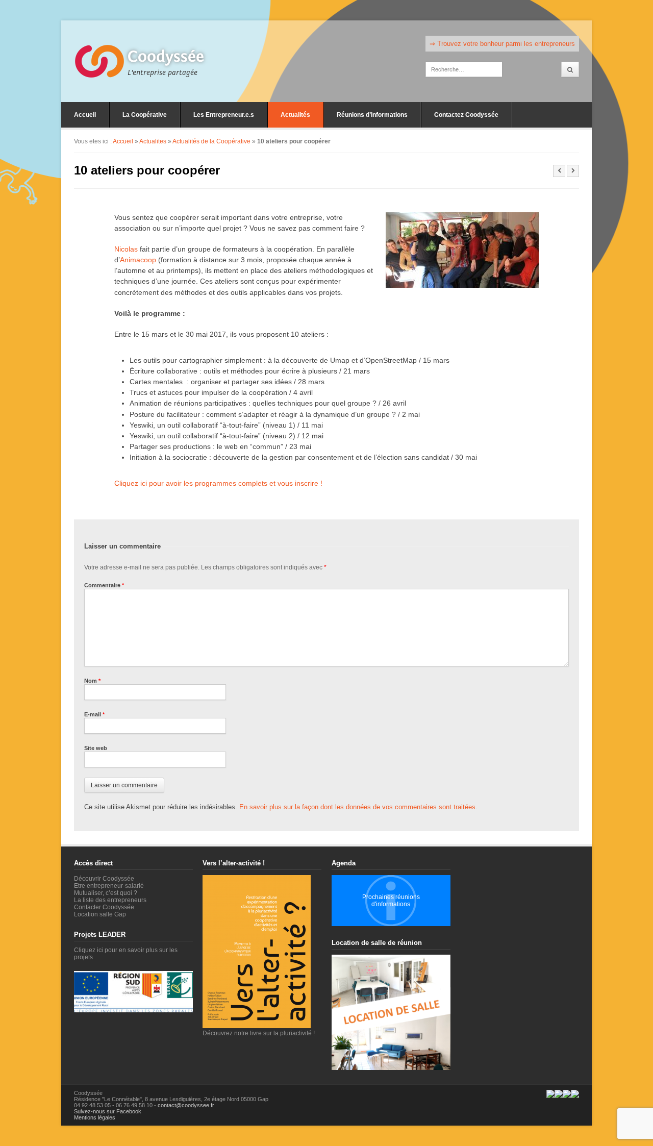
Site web (95, 748)
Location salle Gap (100, 914)
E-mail (94, 714)
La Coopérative (144, 114)
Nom (92, 681)
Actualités (295, 114)
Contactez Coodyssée (466, 114)
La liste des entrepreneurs (110, 900)
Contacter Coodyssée (104, 907)
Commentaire (104, 585)
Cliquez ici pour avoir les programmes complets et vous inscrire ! (218, 483)
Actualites (152, 141)
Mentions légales (94, 1117)
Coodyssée (166, 56)
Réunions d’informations (372, 114)
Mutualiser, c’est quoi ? (105, 892)
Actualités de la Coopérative (211, 141)
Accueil (85, 114)
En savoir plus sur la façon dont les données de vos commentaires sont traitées (357, 807)
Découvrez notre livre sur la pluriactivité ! (259, 1033)
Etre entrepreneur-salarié (109, 885)
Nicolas (126, 249)
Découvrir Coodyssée (104, 878)
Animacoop (138, 260)
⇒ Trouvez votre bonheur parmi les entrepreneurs (502, 43)
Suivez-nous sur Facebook (107, 1111)
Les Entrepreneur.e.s (223, 114)
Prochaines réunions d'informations (391, 900)
